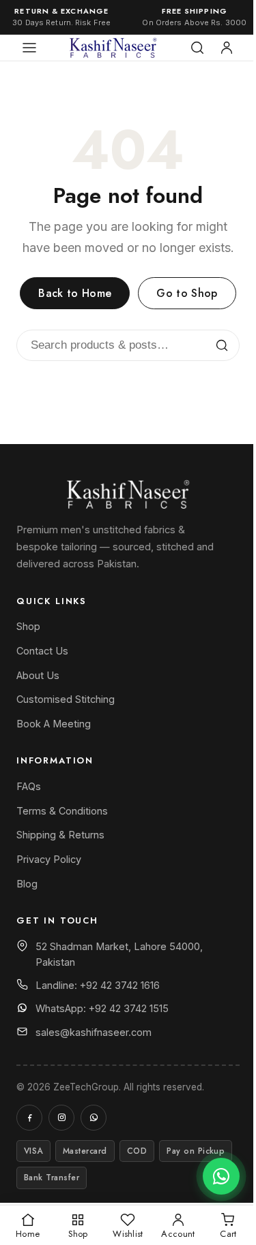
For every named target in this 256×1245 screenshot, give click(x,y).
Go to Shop (186, 293)
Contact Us (42, 651)
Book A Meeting (53, 723)
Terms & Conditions (62, 811)
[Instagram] (61, 1118)
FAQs (28, 786)
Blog (27, 883)
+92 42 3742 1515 (129, 1008)
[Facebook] (29, 1118)
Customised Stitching (65, 699)
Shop (28, 626)
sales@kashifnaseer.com (93, 1032)
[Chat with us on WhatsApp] (221, 1176)
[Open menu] (29, 48)
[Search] (197, 48)
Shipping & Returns (60, 834)
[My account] (227, 48)
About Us (37, 675)
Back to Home (74, 293)
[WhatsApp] (93, 1118)
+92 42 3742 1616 (120, 985)
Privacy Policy (48, 859)
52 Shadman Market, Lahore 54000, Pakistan (119, 954)
